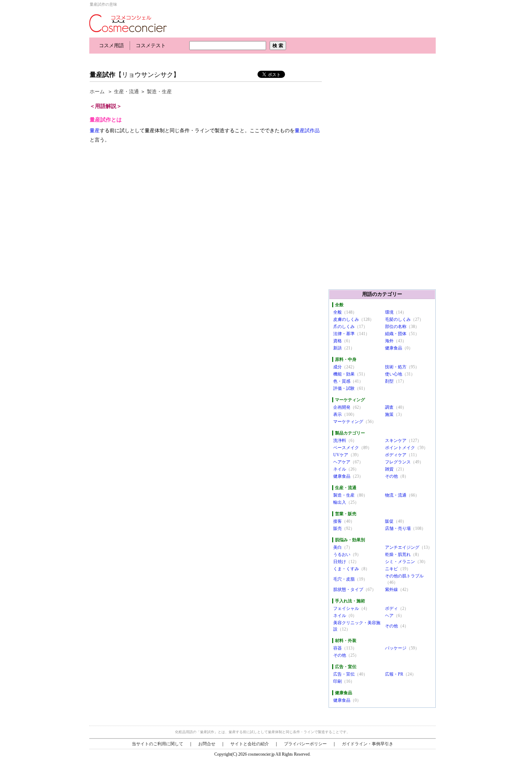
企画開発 (341, 407)
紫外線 (391, 589)
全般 (337, 312)
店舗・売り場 (398, 528)
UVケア (340, 454)
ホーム (97, 91)
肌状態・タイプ (348, 589)
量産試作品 (307, 130)
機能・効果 (344, 374)
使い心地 (393, 374)
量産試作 (102, 74)
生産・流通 (126, 91)
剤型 (389, 381)
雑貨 (389, 469)
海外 (389, 340)
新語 (337, 347)
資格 (337, 340)
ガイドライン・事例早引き (367, 743)
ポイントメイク (400, 447)
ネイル (339, 469)
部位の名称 (395, 326)
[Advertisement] (219, 60)
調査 (389, 407)
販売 (337, 528)
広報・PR (394, 674)
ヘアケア (341, 461)
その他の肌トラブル (404, 575)
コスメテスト (151, 45)
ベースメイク (346, 447)
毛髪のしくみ (398, 319)
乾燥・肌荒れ (398, 554)
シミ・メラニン (400, 561)
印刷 (337, 681)
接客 (337, 521)
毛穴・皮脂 (344, 579)
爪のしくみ (344, 326)
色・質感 (341, 381)
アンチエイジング (402, 547)
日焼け (339, 561)
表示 (337, 414)
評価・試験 (344, 388)
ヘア (389, 615)
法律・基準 (344, 333)
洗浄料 (339, 440)
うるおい (341, 554)
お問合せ (206, 743)
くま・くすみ (346, 568)
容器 (337, 648)
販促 (389, 521)
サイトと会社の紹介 (249, 743)
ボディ (391, 608)
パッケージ (395, 648)
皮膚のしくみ (346, 319)
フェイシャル (346, 608)
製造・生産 (159, 91)
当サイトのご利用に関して (157, 743)
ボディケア (395, 454)
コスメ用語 (111, 45)
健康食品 (393, 347)
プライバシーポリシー (305, 743)
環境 (389, 312)
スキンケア (395, 440)
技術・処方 (395, 366)
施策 (389, 414)
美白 (337, 547)
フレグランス (398, 461)
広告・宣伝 (344, 674)
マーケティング (348, 421)
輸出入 (339, 502)
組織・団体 (395, 333)
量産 (95, 130)
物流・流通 (395, 495)
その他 (391, 476)
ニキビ (391, 568)
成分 (337, 366)
